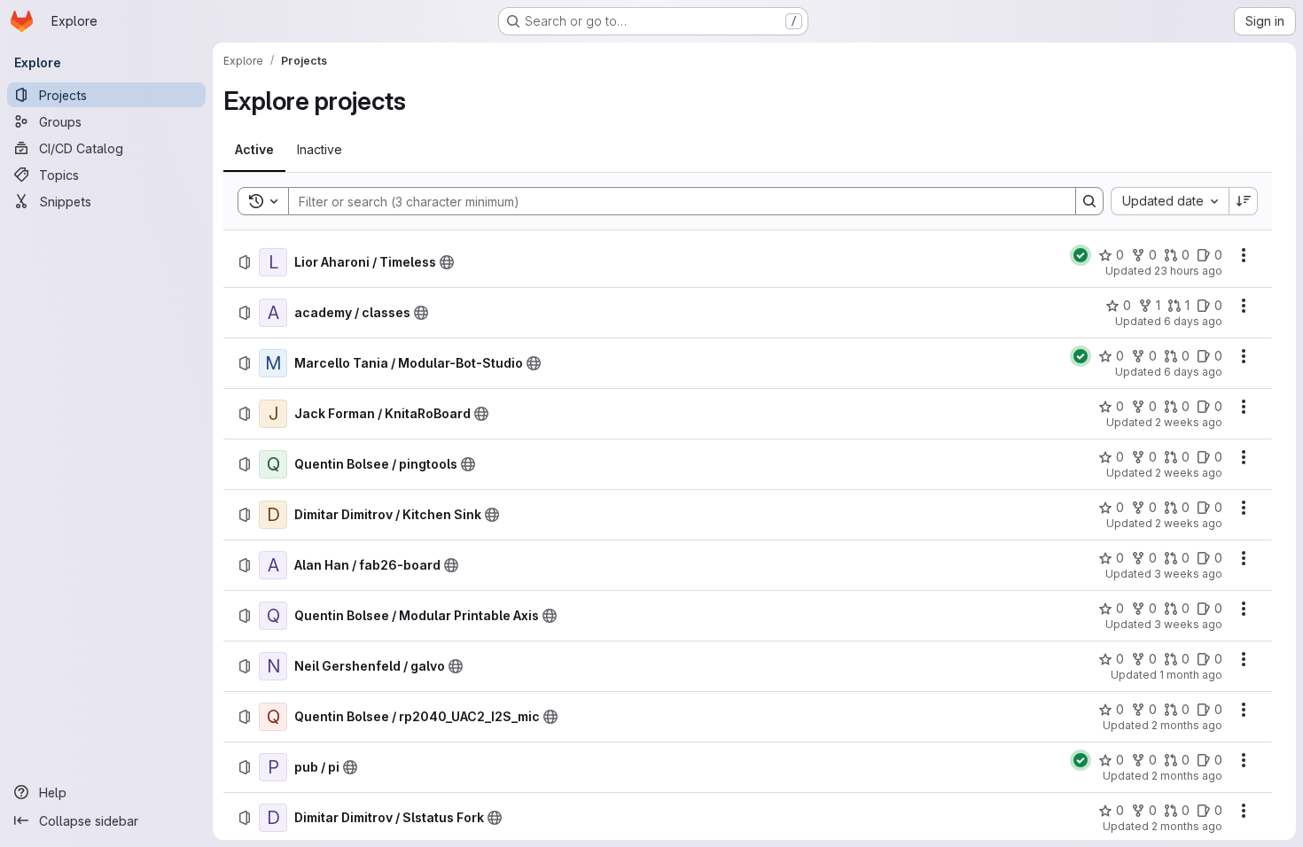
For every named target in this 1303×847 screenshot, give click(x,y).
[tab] (254, 150)
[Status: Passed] (1080, 255)
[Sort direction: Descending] (1243, 201)
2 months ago (1186, 725)
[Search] (1089, 201)
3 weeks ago (1188, 573)
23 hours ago (1188, 270)
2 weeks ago (1188, 422)
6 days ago (1193, 321)
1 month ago (1190, 674)
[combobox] (1170, 201)
